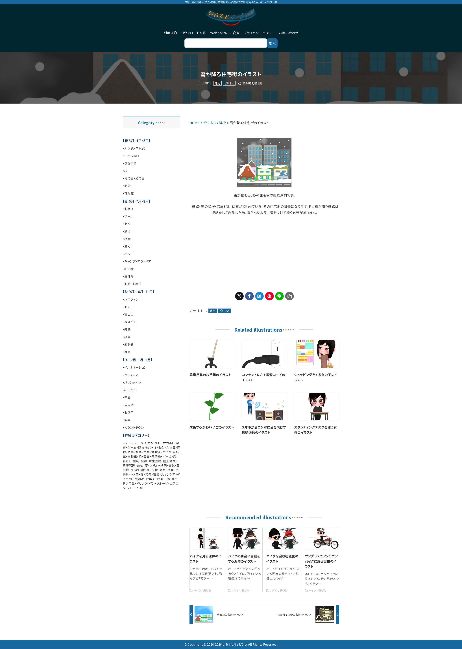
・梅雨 (127, 239)
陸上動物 (169, 461)
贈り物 (145, 470)
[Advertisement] (264, 254)
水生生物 (155, 461)
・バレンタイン (132, 382)
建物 (217, 83)
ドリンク (141, 483)
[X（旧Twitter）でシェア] (239, 296)
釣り (149, 447)
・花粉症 (128, 193)
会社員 (170, 447)
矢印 (158, 443)
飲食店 (156, 452)
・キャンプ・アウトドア (137, 261)
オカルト (168, 443)
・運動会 (128, 344)
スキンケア (168, 474)
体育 (162, 470)
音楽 (146, 452)
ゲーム (132, 447)
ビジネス (229, 83)
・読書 (127, 337)
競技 (141, 447)
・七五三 (128, 307)
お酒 (160, 479)
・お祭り (128, 209)
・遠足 (127, 352)
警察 (144, 461)
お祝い (154, 465)
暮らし (127, 461)
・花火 (127, 254)
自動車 (132, 456)
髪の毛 (139, 479)
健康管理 (129, 465)
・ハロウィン (130, 299)
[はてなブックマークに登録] (259, 296)
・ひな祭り (129, 163)
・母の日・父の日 (134, 178)
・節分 (127, 185)
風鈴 (154, 470)
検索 (272, 43)
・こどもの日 (131, 156)
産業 (131, 452)
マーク (139, 443)
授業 (170, 470)
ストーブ (132, 488)
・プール (128, 216)
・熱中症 (128, 269)
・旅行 (127, 231)
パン (152, 483)
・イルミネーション (135, 367)
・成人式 (128, 405)
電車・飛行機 (152, 456)
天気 (172, 465)
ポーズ (167, 456)
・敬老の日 (130, 322)
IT (155, 447)
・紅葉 (127, 329)
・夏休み (128, 276)
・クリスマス (130, 375)
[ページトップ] (453, 640)
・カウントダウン (133, 427)
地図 (163, 465)
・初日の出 (130, 390)
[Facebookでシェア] (249, 296)
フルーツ (162, 483)
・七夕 (127, 224)
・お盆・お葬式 (132, 284)
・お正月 (128, 412)
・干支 (127, 397)
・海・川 (127, 246)
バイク (167, 452)
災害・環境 (152, 474)
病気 (140, 465)
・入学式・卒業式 (134, 148)
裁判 (136, 461)
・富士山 (128, 314)
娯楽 (139, 452)
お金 (161, 447)
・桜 (125, 171)
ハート (128, 443)
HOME (194, 122)
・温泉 (127, 420)
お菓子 (150, 479)
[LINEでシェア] (279, 296)
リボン (149, 443)
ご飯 (168, 479)
